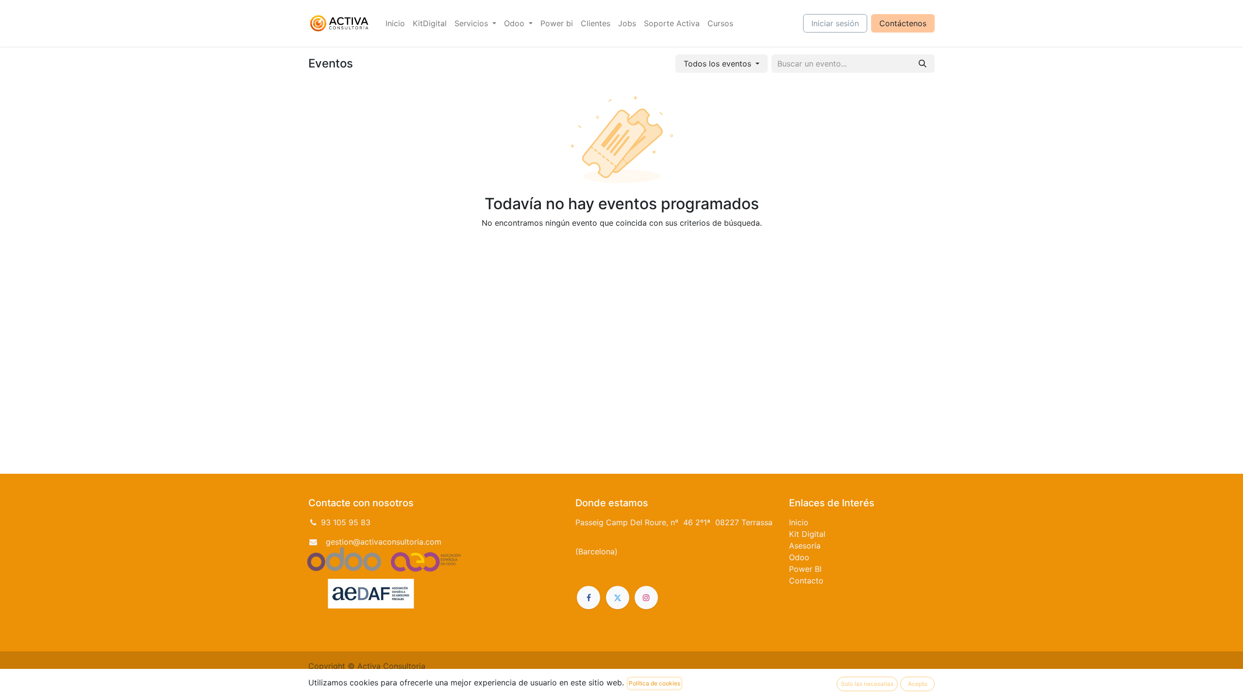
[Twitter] (617, 597)
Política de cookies (654, 683)
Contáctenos (902, 23)
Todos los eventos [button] (719, 63)
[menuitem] (395, 23)
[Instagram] (646, 597)
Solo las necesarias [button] (867, 683)
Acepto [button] (917, 683)
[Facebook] (588, 597)
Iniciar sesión (835, 23)
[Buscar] (922, 63)
